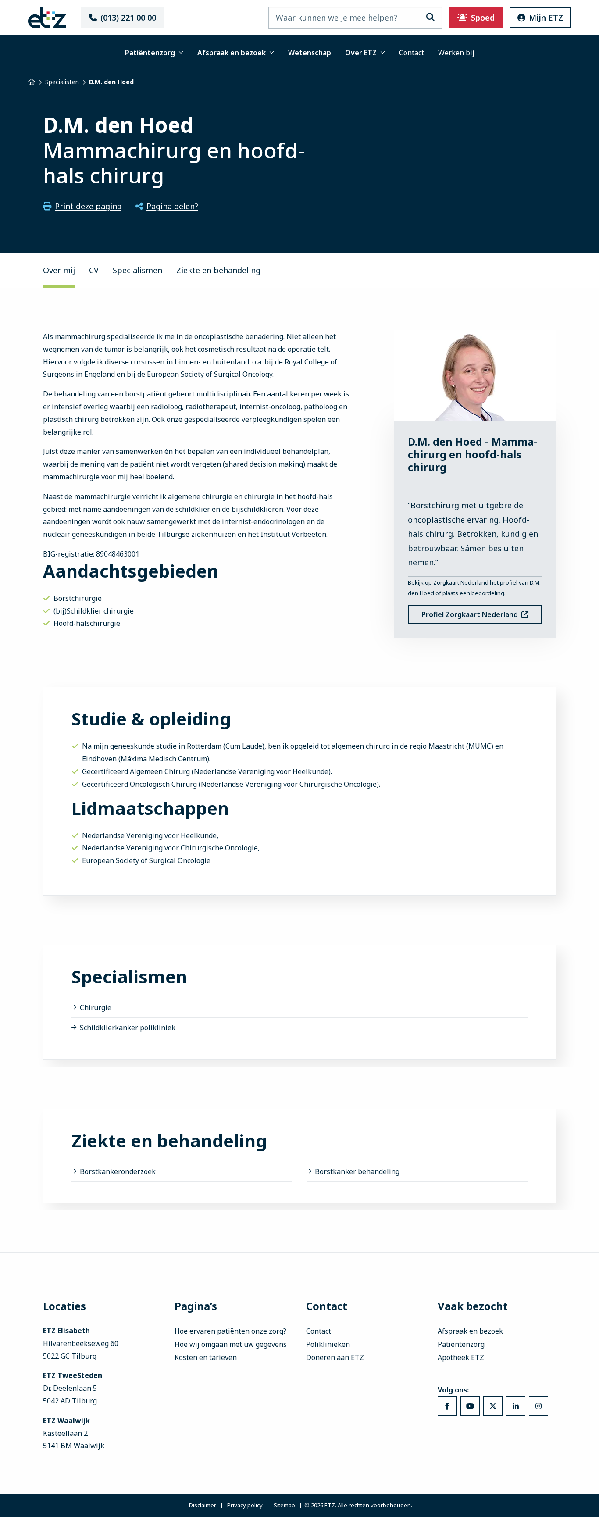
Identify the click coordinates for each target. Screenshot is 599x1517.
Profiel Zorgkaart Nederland (469, 614)
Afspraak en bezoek (231, 52)
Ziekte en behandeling (218, 270)
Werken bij (456, 52)
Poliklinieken (328, 1344)
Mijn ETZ (546, 17)
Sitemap (284, 1506)
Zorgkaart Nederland (460, 582)
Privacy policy (245, 1506)
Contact (411, 52)
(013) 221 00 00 (128, 17)
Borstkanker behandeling (357, 1171)
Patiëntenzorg (150, 52)
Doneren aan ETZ (335, 1357)
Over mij (59, 270)
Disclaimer (202, 1506)
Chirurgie (95, 1007)
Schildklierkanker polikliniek (127, 1027)
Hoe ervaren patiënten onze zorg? (230, 1331)
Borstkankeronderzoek (118, 1171)
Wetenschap (309, 52)
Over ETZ (361, 52)
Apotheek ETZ (461, 1357)
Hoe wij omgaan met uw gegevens (231, 1344)
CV (94, 270)
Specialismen (137, 270)
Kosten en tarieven (206, 1357)
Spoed (483, 17)
